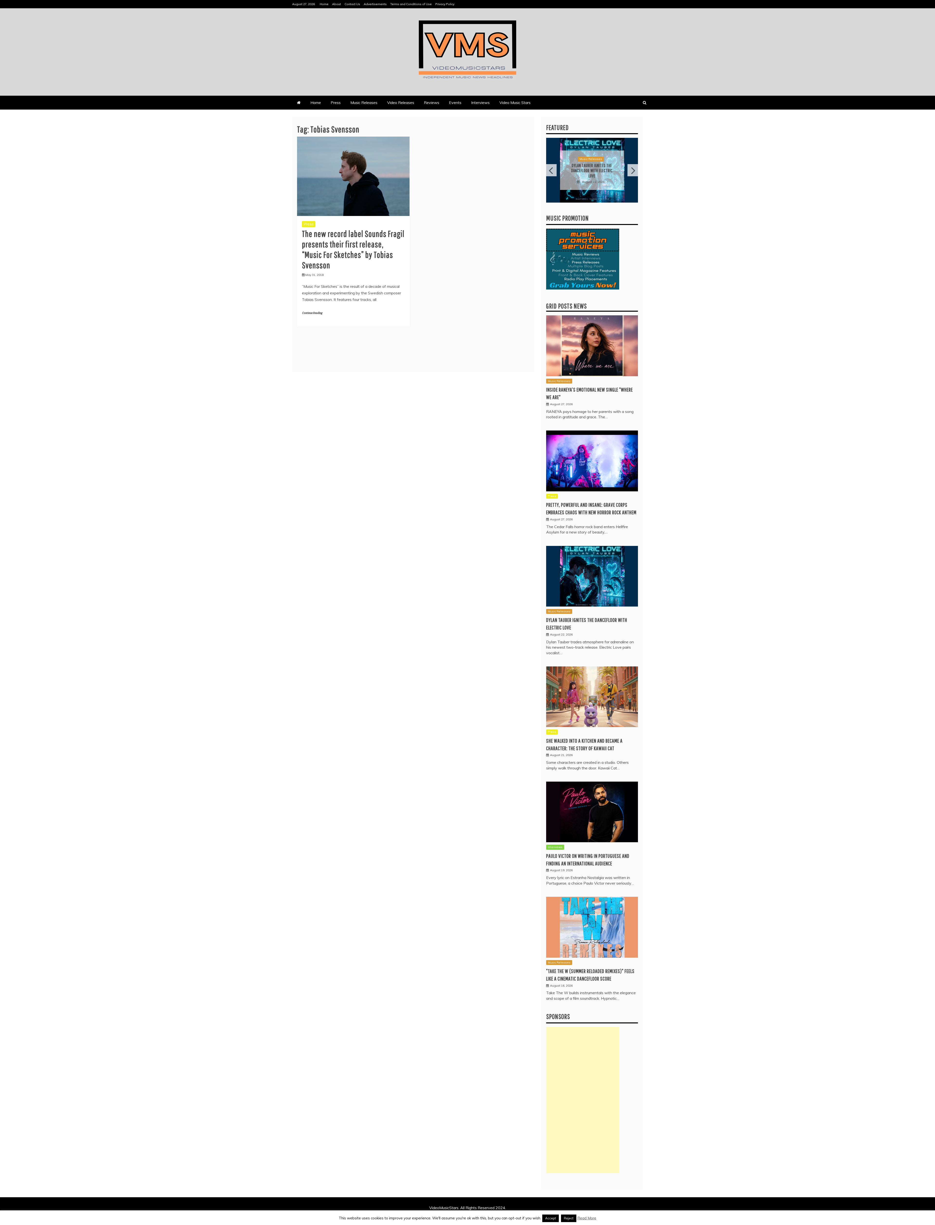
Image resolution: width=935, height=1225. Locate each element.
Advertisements (375, 4)
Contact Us (352, 4)
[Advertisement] (582, 1100)
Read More (586, 1218)
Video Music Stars (515, 102)
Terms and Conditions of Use (411, 4)
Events (455, 102)
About (336, 4)
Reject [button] (568, 1218)
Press (336, 102)
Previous (551, 170)
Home (324, 4)
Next (632, 170)
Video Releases (400, 102)
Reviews (431, 102)
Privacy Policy (444, 4)
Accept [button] (550, 1218)
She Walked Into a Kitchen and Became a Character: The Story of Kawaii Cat (592, 170)
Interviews (480, 102)
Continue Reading (312, 313)
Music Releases (363, 102)
